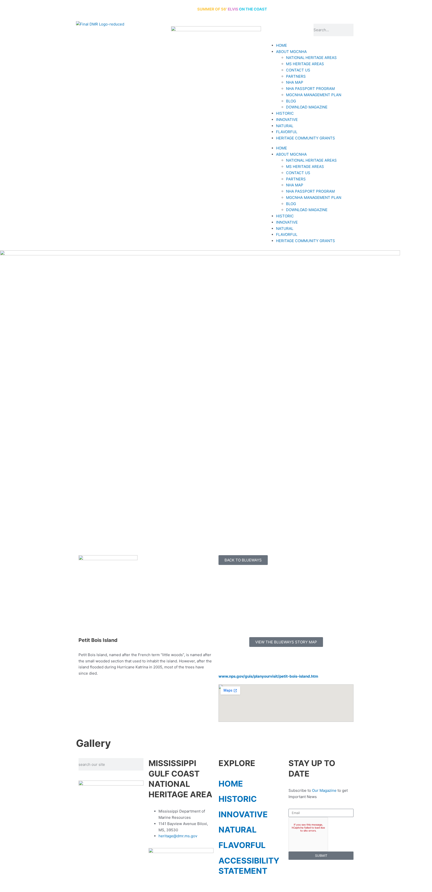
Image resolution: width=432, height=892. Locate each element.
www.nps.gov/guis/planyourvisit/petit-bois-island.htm (268, 676)
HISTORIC (285, 113)
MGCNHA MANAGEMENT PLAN (313, 94)
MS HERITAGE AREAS (305, 63)
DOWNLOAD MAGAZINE (307, 107)
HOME (281, 45)
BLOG (291, 101)
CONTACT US (298, 70)
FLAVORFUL (286, 131)
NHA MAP (294, 82)
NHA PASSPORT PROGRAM (310, 88)
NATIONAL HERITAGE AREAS (311, 57)
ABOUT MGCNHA (291, 51)
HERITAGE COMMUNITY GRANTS (305, 138)
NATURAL (284, 125)
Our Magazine (324, 790)
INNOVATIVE (287, 119)
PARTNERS (296, 76)
